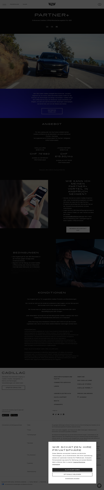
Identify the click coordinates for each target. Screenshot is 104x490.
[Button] (72, 479)
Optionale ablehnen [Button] (72, 474)
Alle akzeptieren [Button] (72, 470)
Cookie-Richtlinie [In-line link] (79, 462)
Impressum (56, 464)
